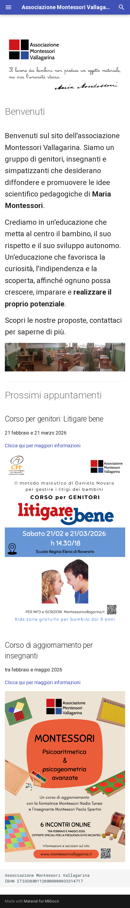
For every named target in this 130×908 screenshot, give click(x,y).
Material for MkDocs (41, 901)
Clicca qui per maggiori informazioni (42, 446)
